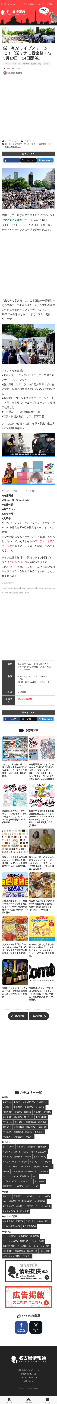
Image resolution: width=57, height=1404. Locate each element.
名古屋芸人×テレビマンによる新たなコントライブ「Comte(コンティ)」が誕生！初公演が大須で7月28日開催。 (41, 994)
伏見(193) (28, 1107)
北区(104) (7, 1127)
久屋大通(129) (28, 1102)
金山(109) (18, 1107)
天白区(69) (19, 1137)
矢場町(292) (42, 1102)
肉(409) (6, 1171)
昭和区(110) (19, 1127)
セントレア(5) (9, 1211)
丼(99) (17, 1152)
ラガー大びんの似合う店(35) (38, 1221)
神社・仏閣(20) (9, 1201)
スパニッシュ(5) (10, 1166)
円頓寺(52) (7, 1112)
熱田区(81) (30, 1127)
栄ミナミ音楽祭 (25, 699)
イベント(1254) (9, 1236)
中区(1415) (7, 1122)
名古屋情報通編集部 (14, 73)
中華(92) (27, 1157)
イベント (7, 64)
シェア (13, 160)
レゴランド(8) (23, 1211)
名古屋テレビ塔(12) (24, 1206)
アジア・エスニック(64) (29, 1166)
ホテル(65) (27, 1196)
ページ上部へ (28, 1402)
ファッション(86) (10, 1241)
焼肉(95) (44, 1171)
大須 (39, 64)
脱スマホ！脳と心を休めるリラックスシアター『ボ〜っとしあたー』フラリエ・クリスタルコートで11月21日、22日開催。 (41, 863)
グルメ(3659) (8, 1147)
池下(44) (47, 1112)
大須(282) (7, 1107)
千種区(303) (30, 1122)
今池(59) (37, 1112)
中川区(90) (7, 1132)
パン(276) (18, 1186)
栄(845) (17, 1102)
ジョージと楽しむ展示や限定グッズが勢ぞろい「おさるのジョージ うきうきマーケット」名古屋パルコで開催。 (41, 950)
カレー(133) (47, 1166)
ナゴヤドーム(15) (42, 1206)
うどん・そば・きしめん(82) (34, 1152)
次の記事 (37, 1016)
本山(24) (18, 1117)
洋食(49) (18, 1157)
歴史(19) (17, 1196)
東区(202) (19, 1122)
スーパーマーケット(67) (39, 1246)
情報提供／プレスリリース (28, 1370)
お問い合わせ (28, 1381)
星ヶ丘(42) (28, 1117)
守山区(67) (7, 1137)
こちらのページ (18, 562)
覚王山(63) (7, 1117)
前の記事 (19, 1016)
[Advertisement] (28, 108)
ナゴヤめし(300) (10, 1181)
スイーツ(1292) (31, 1186)
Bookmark (47, 160)
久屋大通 (25, 64)
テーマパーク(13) (42, 1196)
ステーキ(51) (17, 1171)
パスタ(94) (22, 1162)
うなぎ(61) (7, 1152)
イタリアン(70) (9, 1162)
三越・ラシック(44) (11, 1256)
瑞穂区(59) (42, 1127)
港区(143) (18, 1132)
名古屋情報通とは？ (28, 1374)
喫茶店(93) (7, 1186)
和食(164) (21, 1147)
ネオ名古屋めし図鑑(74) (13, 1221)
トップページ (9, 1402)
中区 (14, 64)
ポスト (30, 160)
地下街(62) (7, 1251)
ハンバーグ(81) (31, 1171)
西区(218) (42, 1122)
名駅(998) (7, 1102)
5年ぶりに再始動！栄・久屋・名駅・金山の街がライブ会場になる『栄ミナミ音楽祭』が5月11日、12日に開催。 (14, 770)
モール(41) (22, 1246)
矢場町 (33, 64)
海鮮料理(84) (42, 1147)
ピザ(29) (33, 1162)
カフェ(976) (40, 1181)
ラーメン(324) (40, 1157)
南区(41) (28, 1132)
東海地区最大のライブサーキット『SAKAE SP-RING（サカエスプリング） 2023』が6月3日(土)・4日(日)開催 (14, 817)
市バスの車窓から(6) (11, 1226)
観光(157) (7, 1196)
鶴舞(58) (27, 1112)
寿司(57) (31, 1147)
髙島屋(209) (19, 1251)
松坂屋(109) (32, 1251)
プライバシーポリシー (28, 1378)
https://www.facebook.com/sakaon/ (18, 588)
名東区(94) (39, 1132)
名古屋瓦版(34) (29, 1226)
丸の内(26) (39, 1107)
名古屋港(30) (39, 1201)
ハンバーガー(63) (10, 1176)
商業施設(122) (9, 1246)
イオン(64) (26, 1256)
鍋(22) (35, 1176)
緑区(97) (29, 1137)
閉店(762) (34, 1236)
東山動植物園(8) (25, 1201)
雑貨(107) (24, 1241)
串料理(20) (7, 1157)
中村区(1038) (41, 1117)
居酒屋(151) (25, 1176)
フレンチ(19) (45, 1162)
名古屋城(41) (8, 1206)
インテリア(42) (37, 1241)
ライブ (46, 64)
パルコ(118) (45, 1251)
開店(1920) (23, 1236)
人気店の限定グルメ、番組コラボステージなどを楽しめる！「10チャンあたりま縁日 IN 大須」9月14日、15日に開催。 (15, 907)
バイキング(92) (25, 1181)
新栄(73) (18, 1112)
